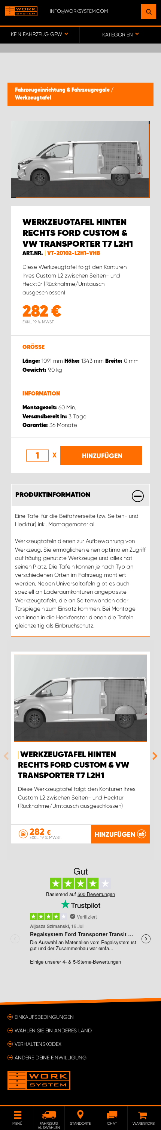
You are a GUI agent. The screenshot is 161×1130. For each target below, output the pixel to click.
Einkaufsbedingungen (44, 1017)
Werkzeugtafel (33, 98)
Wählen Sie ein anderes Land (53, 1030)
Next (153, 756)
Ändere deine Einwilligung (50, 1058)
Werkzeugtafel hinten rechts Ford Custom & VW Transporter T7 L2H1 (73, 765)
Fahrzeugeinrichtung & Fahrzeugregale (63, 90)
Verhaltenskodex (38, 1044)
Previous (8, 756)
